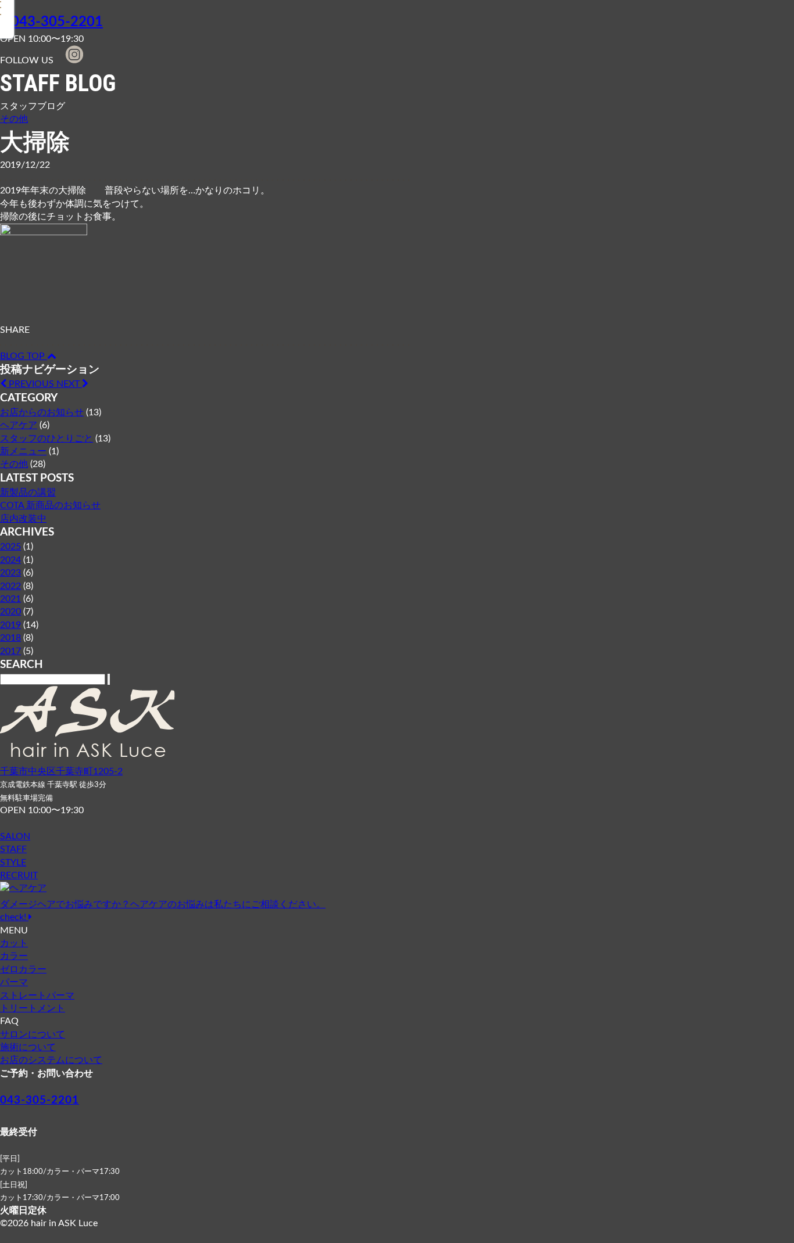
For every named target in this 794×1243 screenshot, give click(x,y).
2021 (10, 598)
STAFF (13, 849)
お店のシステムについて (51, 1060)
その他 (14, 119)
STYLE (13, 862)
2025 (10, 546)
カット (14, 943)
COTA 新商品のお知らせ (50, 505)
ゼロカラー (23, 969)
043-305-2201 (57, 22)
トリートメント (32, 1008)
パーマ (14, 982)
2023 (10, 572)
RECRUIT (19, 875)
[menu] (21, 25)
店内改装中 (23, 518)
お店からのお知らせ (42, 412)
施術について (28, 1047)
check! (163, 911)
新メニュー (23, 451)
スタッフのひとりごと (46, 438)
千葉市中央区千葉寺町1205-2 (61, 771)
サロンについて (32, 1034)
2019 (10, 625)
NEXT (69, 384)
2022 (10, 586)
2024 (10, 560)
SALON (15, 836)
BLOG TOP (23, 356)
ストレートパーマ (37, 995)
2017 (10, 651)
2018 (10, 637)
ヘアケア (18, 425)
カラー (14, 956)
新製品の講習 (28, 492)
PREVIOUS (31, 384)
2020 (10, 611)
